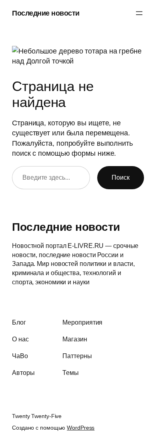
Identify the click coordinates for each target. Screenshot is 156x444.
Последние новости (46, 13)
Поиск (121, 177)
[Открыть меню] (139, 13)
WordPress (80, 427)
